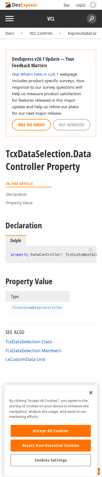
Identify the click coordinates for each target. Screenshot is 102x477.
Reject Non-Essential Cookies (50, 445)
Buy (66, 4)
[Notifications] (93, 4)
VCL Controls (41, 33)
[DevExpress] (22, 5)
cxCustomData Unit (25, 359)
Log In (80, 4)
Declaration (16, 194)
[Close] (91, 393)
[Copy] (91, 250)
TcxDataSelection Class (28, 342)
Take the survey (31, 124)
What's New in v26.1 (39, 74)
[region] (51, 431)
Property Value (19, 202)
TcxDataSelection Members (33, 351)
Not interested (71, 124)
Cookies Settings (51, 460)
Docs (9, 33)
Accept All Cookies (51, 430)
